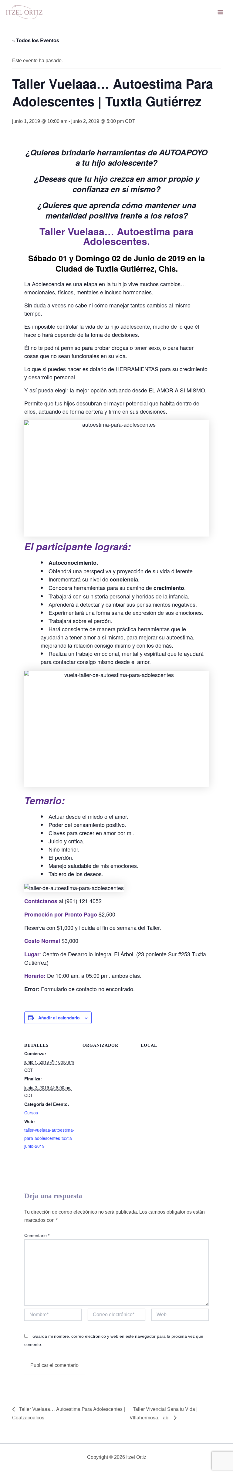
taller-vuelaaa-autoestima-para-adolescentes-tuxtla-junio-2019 (49, 1138)
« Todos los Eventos (35, 40)
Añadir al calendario (59, 1018)
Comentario (36, 1235)
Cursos (31, 1113)
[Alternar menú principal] (220, 12)
